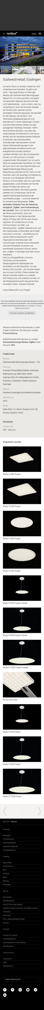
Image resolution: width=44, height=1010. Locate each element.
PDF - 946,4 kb (9, 430)
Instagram (20, 990)
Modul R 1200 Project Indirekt (15, 667)
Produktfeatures (9, 850)
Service (5, 891)
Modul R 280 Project (11, 538)
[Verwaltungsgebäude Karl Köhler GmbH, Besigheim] (11, 811)
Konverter (6, 912)
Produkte (6, 829)
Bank (5, 877)
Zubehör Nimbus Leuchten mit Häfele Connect (20, 908)
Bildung (6, 881)
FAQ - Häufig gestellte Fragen (14, 919)
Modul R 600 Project (11, 732)
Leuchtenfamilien (9, 843)
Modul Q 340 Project (12, 506)
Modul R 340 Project (11, 571)
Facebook (5, 990)
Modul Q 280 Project (12, 474)
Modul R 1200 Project (12, 796)
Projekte (6, 856)
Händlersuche (8, 946)
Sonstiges (6, 885)
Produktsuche (8, 839)
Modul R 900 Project (11, 764)
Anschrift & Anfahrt (10, 935)
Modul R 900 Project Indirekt (15, 635)
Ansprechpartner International (14, 943)
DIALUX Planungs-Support (13, 904)
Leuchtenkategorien (10, 846)
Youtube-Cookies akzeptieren (22, 313)
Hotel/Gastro (8, 866)
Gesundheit (7, 863)
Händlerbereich (8, 901)
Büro (5, 870)
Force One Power (10, 700)
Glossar (6, 923)
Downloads (7, 897)
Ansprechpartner (9, 939)
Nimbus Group (8, 953)
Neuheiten (7, 835)
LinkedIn (5, 995)
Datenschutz (8, 966)
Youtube (28, 990)
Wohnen (6, 874)
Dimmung (6, 915)
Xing (35, 990)
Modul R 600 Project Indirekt (15, 603)
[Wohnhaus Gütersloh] (33, 811)
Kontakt (6, 929)
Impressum (7, 959)
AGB (4, 962)
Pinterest (12, 990)
